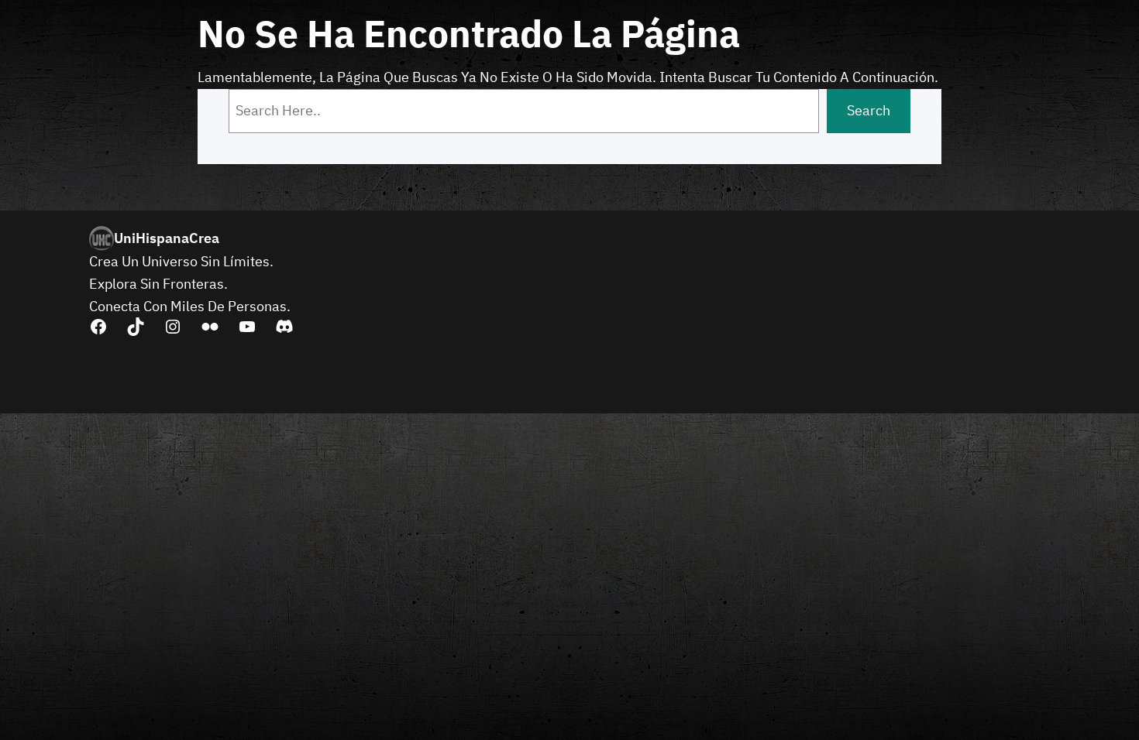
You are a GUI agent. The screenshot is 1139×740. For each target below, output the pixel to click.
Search (868, 110)
